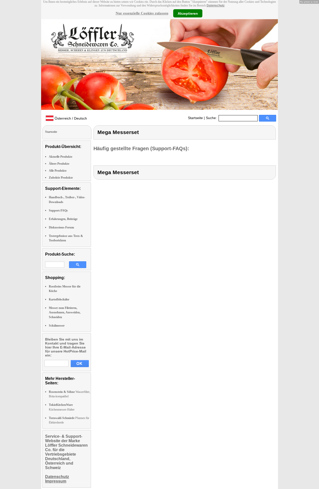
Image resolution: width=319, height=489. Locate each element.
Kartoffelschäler (59, 299)
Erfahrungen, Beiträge (63, 219)
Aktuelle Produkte (60, 156)
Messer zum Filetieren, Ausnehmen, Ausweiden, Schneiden (64, 312)
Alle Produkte (58, 170)
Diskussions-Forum (61, 227)
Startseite (195, 118)
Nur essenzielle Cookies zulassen (142, 13)
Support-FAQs (58, 210)
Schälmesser (57, 325)
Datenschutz (216, 5)
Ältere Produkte (59, 163)
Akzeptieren (188, 13)
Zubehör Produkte (61, 177)
